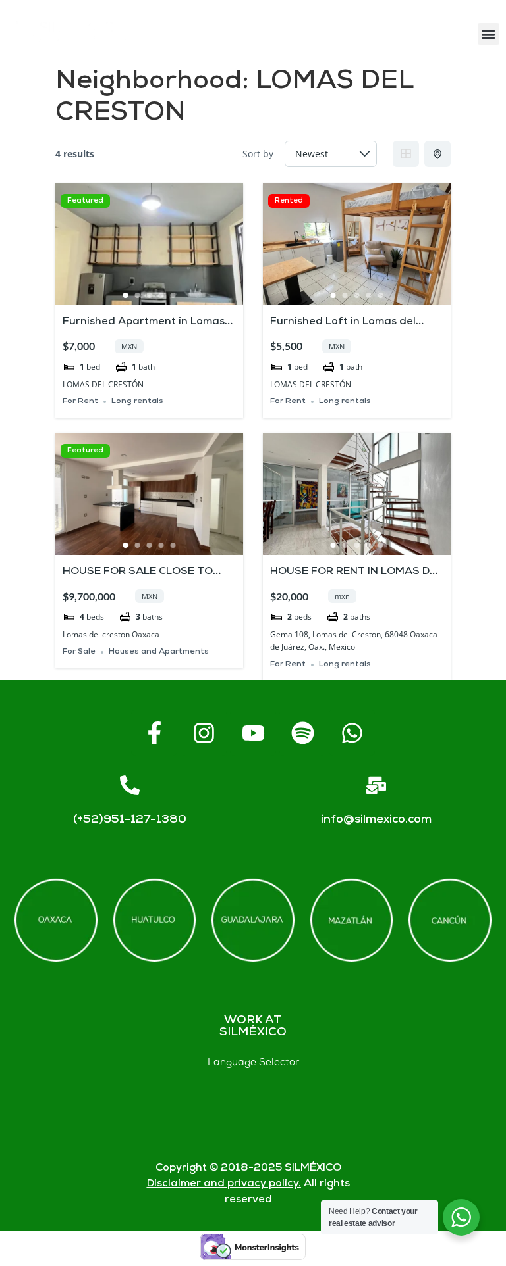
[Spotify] (302, 733)
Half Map (437, 154)
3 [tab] (149, 295)
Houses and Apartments (159, 652)
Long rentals (137, 401)
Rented (289, 201)
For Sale (79, 652)
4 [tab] (161, 295)
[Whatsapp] (352, 733)
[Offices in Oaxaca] (56, 920)
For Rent (80, 401)
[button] (488, 34)
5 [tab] (173, 295)
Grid (406, 154)
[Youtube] (253, 733)
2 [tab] (137, 295)
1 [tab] (125, 295)
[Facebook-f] (154, 733)
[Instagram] (204, 733)
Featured (85, 201)
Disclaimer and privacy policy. (224, 1184)
